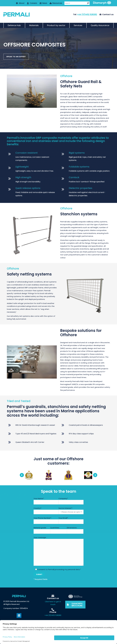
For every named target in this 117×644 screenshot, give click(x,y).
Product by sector (56, 25)
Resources (57, 3)
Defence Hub (14, 25)
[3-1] (48, 475)
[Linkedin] (19, 615)
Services (78, 25)
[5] (88, 475)
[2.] (29, 475)
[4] (68, 475)
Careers (33, 3)
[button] (22, 475)
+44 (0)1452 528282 (87, 14)
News (44, 3)
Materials (34, 25)
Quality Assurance (100, 25)
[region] (58, 48)
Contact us (108, 14)
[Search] (88, 3)
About (21, 3)
